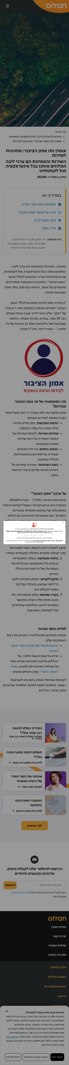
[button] (63, 522)
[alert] (34, 532)
